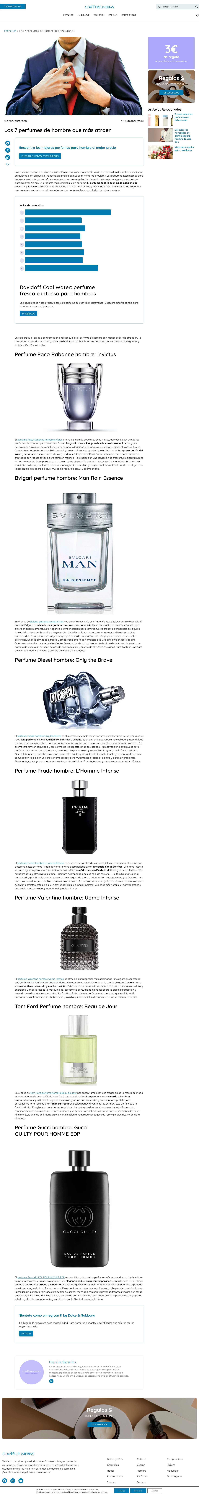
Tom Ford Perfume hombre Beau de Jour (54, 260)
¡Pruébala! (28, 313)
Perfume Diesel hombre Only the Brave (52, 236)
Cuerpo (141, 1464)
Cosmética (113, 1464)
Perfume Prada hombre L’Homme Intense (53, 244)
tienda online (12, 6)
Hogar (110, 1470)
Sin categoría (174, 1476)
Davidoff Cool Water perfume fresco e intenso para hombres (68, 212)
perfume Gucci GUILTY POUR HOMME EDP (41, 1277)
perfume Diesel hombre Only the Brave (39, 735)
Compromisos (174, 1458)
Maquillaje (172, 1470)
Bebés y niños (115, 1458)
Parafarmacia (115, 1476)
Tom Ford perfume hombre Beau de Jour (53, 1092)
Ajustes (154, 1491)
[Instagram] (51, 1381)
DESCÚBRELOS (171, 92)
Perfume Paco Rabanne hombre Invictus (53, 220)
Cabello (141, 1458)
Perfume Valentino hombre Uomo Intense (54, 252)
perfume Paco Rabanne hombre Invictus (39, 439)
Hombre (141, 1470)
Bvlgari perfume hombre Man (46, 621)
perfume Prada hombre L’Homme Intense (40, 862)
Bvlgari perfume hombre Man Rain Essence (55, 228)
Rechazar (138, 1491)
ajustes (104, 1492)
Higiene (171, 1464)
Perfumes (10, 31)
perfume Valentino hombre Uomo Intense (40, 978)
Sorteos (141, 1482)
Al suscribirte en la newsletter (171, 61)
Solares (111, 1482)
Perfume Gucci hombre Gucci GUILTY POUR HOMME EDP (61, 268)
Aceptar (121, 1491)
